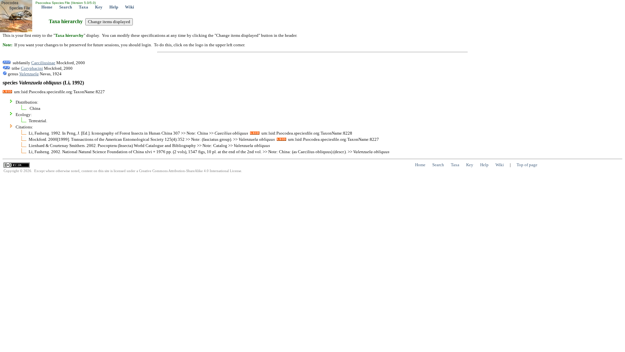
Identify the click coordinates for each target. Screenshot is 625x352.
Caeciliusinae (43, 62)
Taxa (83, 7)
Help (113, 7)
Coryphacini (32, 68)
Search (65, 7)
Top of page (527, 164)
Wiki (129, 7)
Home (46, 7)
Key (99, 7)
